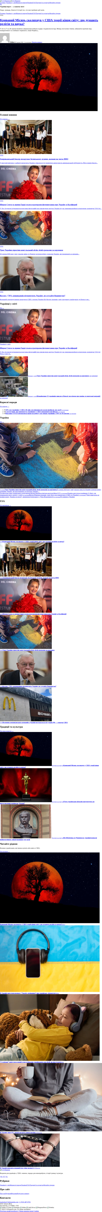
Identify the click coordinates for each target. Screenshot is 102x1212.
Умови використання (26, 1211)
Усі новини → (5, 119)
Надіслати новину (23, 1193)
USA (34, 2)
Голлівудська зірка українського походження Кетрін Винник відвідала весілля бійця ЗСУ (33, 493)
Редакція (8, 1193)
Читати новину (37, 42)
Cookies (36, 1211)
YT (4, 1177)
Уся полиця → (5, 851)
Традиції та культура (43, 2)
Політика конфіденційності (9, 1211)
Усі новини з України (67, 497)
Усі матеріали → (5, 505)
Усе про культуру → (7, 731)
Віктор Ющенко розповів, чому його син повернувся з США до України (57, 495)
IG (2, 1177)
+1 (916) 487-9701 (25, 1202)
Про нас (2, 1193)
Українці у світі (11, 2)
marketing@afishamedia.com (9, 1202)
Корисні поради (21, 2)
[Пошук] (1, 5)
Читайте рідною (55, 2)
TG (6, 1177)
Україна (29, 2)
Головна (3, 2)
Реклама (14, 1193)
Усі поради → (4, 406)
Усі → (2, 308)
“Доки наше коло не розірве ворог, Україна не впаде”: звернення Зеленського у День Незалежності (49, 496)
